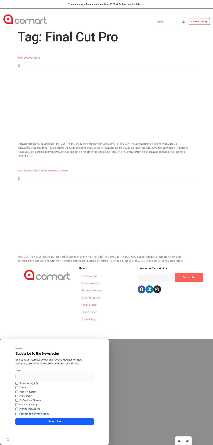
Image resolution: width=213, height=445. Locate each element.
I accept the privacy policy (34, 414)
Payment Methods (92, 290)
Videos (22, 387)
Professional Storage (30, 400)
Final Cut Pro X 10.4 (29, 57)
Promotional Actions (29, 409)
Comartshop (89, 319)
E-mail (18, 370)
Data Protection (91, 297)
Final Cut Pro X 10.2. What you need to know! (43, 170)
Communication (90, 283)
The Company (89, 276)
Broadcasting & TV (29, 383)
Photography (26, 396)
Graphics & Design (28, 404)
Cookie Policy (89, 312)
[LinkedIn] (149, 289)
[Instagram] (157, 289)
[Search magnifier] (183, 22)
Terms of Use (89, 305)
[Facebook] (141, 289)
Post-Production (27, 392)
